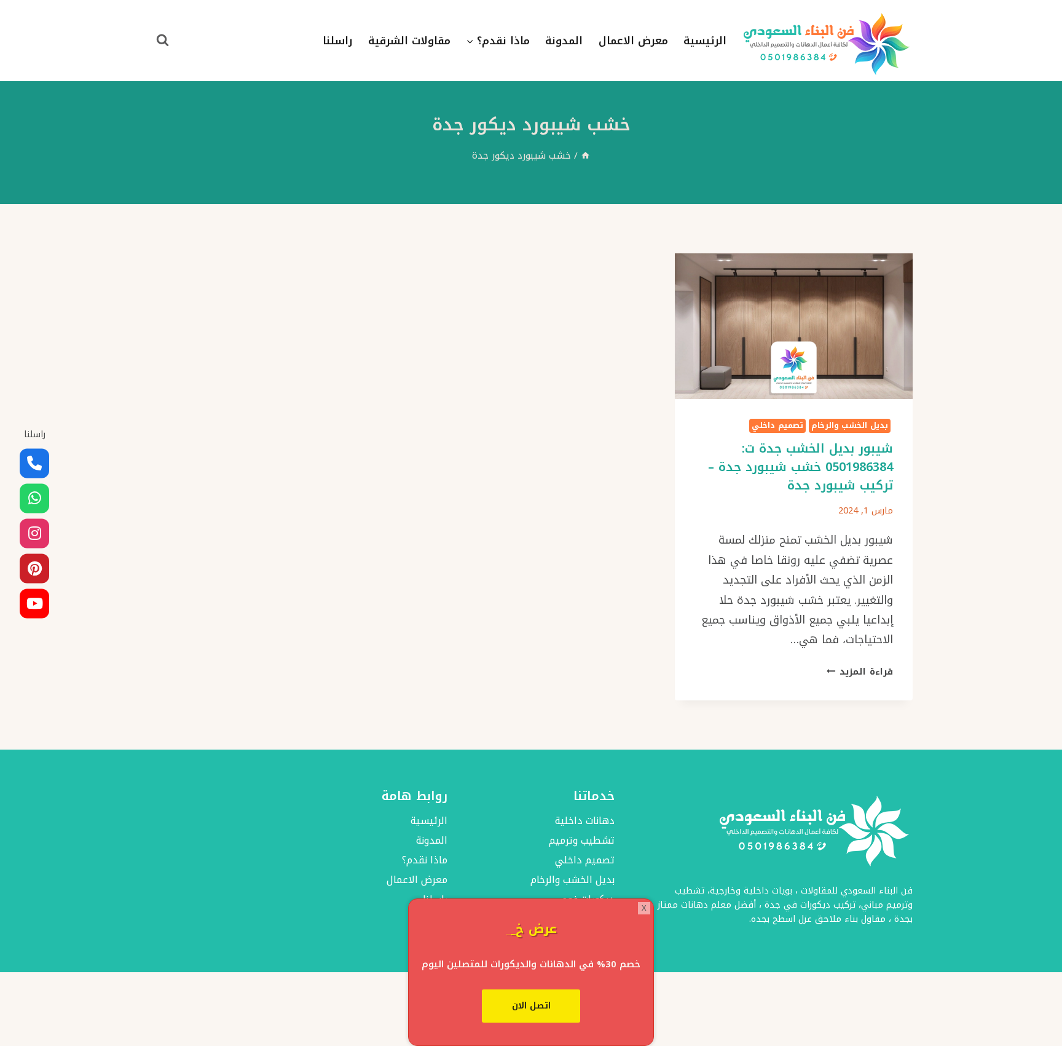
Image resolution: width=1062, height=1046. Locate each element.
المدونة (564, 40)
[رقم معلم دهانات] (34, 463)
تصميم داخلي (777, 426)
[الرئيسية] (585, 155)
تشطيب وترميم (582, 840)
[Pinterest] (34, 568)
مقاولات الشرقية (409, 40)
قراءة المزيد (860, 672)
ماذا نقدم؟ (424, 860)
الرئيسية (704, 40)
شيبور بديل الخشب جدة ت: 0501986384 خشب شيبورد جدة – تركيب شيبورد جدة (800, 467)
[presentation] (794, 326)
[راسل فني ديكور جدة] (34, 498)
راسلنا (338, 40)
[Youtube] (34, 603)
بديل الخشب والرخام (849, 426)
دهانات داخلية (585, 820)
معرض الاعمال (633, 40)
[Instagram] (34, 533)
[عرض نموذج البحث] (162, 40)
